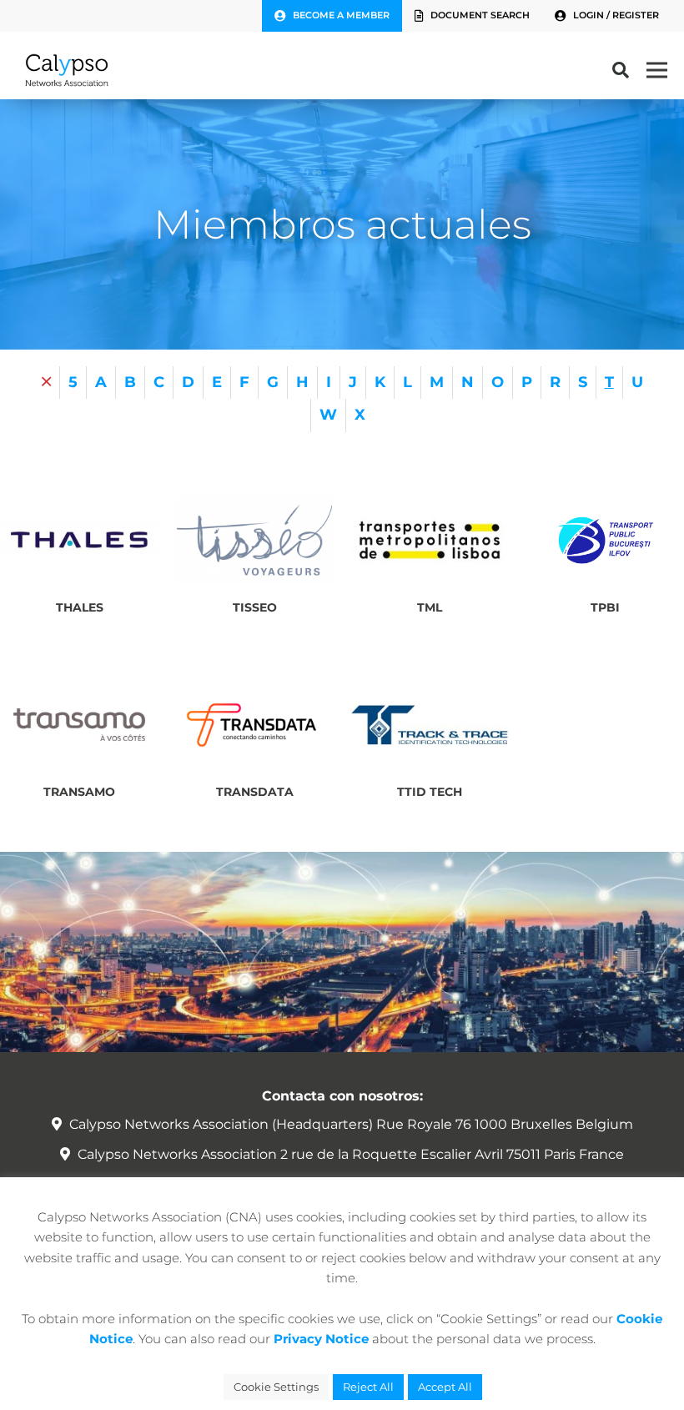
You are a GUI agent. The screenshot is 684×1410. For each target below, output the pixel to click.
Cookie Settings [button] (276, 1386)
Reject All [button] (368, 1386)
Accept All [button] (445, 1386)
